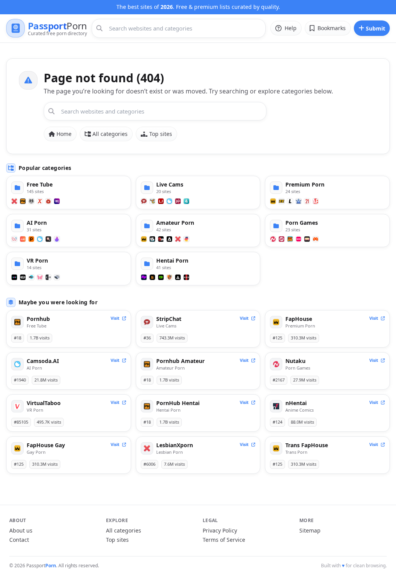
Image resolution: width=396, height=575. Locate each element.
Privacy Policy (220, 530)
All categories (110, 133)
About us (20, 530)
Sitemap (310, 530)
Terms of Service (224, 539)
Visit (116, 318)
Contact (19, 539)
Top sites (160, 133)
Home (64, 133)
